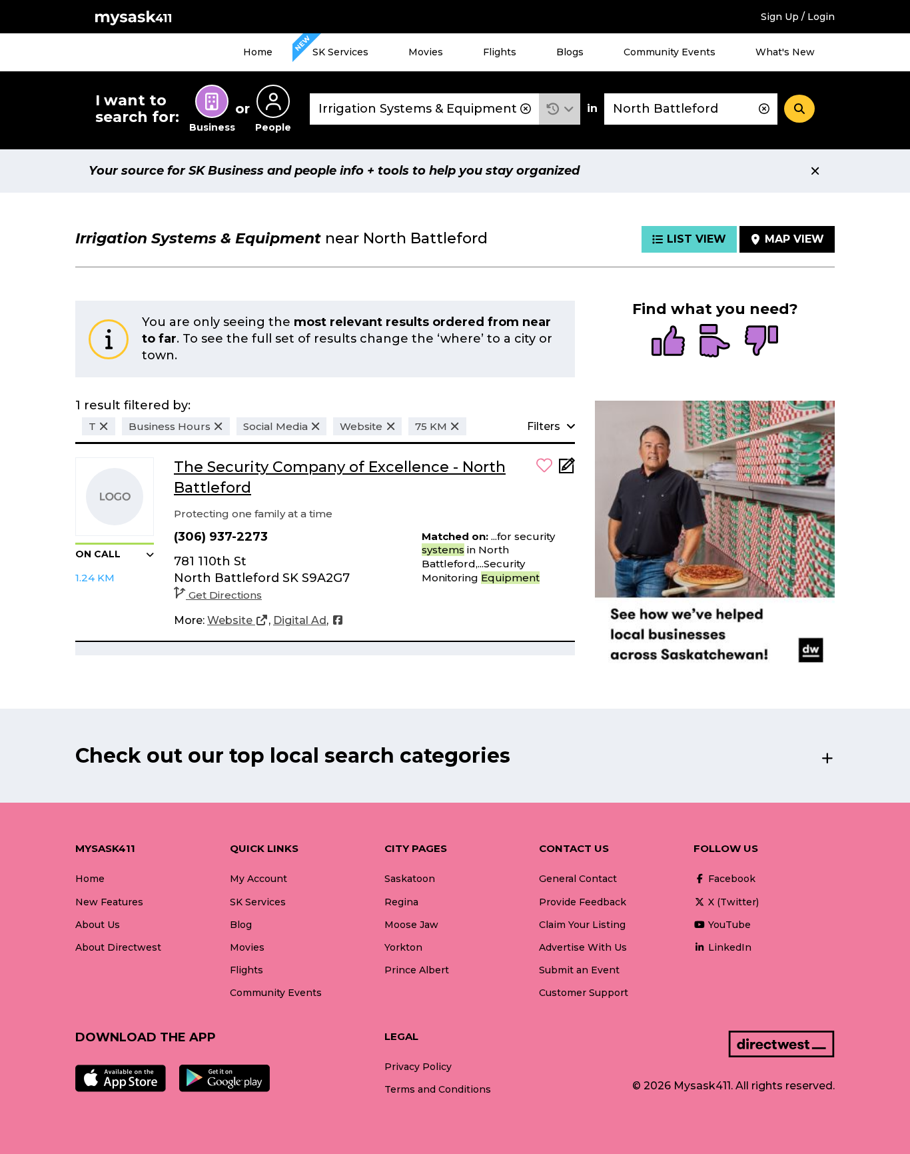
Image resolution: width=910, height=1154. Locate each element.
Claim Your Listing (582, 925)
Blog (241, 925)
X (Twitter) (732, 902)
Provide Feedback (582, 902)
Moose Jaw (411, 925)
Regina (401, 902)
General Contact (578, 879)
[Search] (799, 109)
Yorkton (403, 947)
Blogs (570, 52)
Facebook (730, 879)
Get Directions (225, 595)
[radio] (668, 342)
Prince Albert (416, 970)
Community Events (669, 52)
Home (257, 52)
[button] (560, 109)
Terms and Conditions (437, 1089)
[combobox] (424, 109)
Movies (425, 52)
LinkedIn (728, 947)
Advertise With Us (583, 947)
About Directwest (118, 947)
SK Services (340, 52)
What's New (785, 52)
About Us (97, 925)
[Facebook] (337, 620)
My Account (258, 879)
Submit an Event (579, 970)
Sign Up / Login (798, 17)
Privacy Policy (418, 1067)
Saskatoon (409, 879)
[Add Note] (567, 469)
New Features (109, 902)
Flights (499, 52)
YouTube (728, 925)
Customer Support (583, 993)
